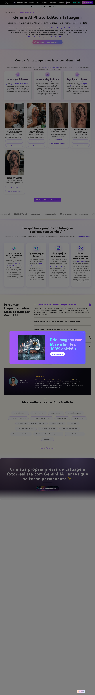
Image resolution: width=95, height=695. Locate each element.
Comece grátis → (57, 354)
